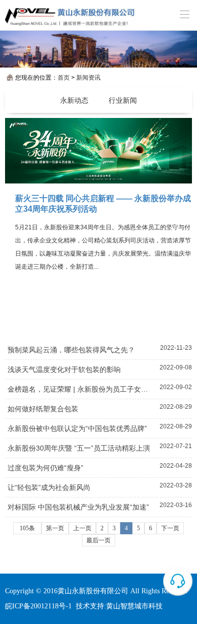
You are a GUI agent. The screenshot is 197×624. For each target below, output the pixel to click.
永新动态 (74, 100)
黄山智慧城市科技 (134, 606)
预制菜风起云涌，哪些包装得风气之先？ (71, 350)
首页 (64, 77)
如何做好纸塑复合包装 (43, 409)
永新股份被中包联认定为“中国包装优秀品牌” (77, 428)
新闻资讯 (88, 77)
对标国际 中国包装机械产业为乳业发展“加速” (78, 507)
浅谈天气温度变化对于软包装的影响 (64, 369)
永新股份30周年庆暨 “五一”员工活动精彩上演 (79, 448)
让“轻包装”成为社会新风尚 (49, 487)
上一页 (82, 528)
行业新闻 (123, 100)
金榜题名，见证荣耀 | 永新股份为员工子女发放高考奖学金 (81, 389)
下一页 (170, 528)
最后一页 (98, 540)
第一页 (55, 528)
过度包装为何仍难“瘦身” (45, 468)
